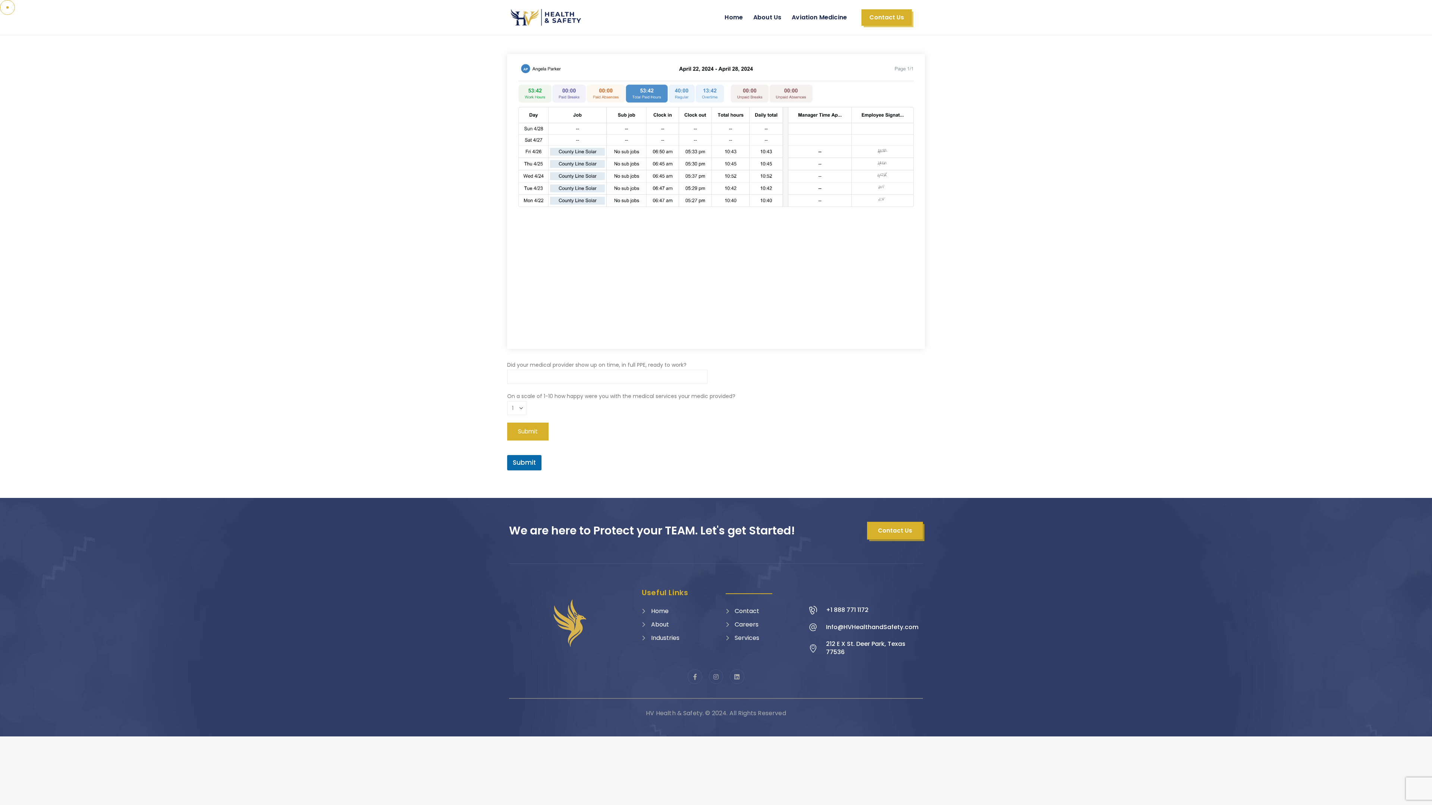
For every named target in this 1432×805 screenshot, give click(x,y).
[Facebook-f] (695, 676)
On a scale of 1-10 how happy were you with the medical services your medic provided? (621, 396)
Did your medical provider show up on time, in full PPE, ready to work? (597, 365)
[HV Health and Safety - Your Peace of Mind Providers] (546, 17)
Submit (524, 462)
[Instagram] (716, 676)
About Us (767, 17)
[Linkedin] (737, 676)
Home (734, 17)
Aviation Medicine (819, 17)
